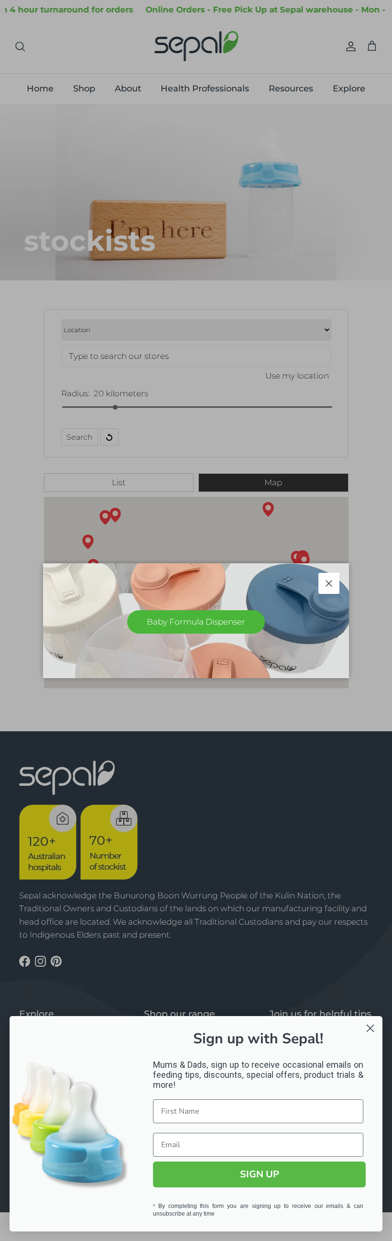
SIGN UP (259, 1174)
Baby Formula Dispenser (196, 621)
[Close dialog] (370, 1028)
